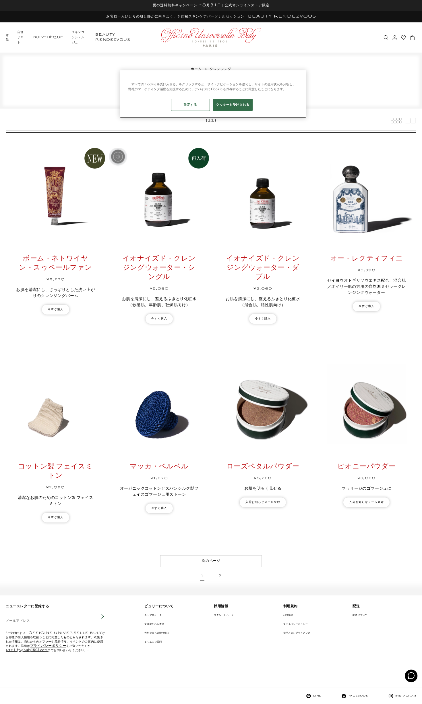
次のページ (211, 561)
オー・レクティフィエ (366, 259)
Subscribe (98, 621)
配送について (360, 615)
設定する (190, 105)
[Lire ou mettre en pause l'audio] (118, 156)
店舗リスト (20, 37)
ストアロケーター (154, 615)
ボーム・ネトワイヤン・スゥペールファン (55, 263)
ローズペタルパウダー (263, 466)
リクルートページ (224, 615)
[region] (213, 94)
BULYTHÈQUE (48, 37)
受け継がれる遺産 (154, 624)
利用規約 (288, 615)
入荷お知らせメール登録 (262, 502)
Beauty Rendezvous (112, 37)
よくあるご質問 (153, 642)
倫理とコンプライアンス (297, 633)
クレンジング (220, 69)
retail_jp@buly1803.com (27, 650)
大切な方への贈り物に (156, 633)
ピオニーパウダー (366, 466)
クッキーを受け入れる (232, 105)
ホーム (196, 69)
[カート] (412, 37)
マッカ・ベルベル (159, 466)
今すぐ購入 (55, 309)
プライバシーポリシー (48, 646)
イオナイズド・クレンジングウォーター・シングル (159, 268)
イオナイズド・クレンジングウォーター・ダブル (262, 268)
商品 (7, 37)
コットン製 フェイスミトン (55, 471)
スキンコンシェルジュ (78, 37)
